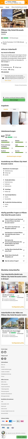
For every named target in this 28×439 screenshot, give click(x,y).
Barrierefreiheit (4, 413)
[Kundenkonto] (26, 2)
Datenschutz (4, 408)
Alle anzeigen (5, 72)
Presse (2, 376)
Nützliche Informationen (6, 393)
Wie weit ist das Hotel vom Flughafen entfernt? (12, 227)
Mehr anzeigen (8, 80)
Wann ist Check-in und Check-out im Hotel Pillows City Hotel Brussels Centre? (14, 221)
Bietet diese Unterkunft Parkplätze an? (11, 255)
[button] (13, 18)
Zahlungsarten (4, 384)
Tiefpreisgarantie (5, 389)
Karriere (3, 367)
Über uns (3, 364)
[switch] (3, 437)
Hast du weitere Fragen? (12, 261)
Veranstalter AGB (5, 404)
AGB (2, 401)
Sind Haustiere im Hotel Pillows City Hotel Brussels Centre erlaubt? (14, 234)
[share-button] (23, 11)
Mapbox (17, 85)
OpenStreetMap (23, 85)
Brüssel (7, 7)
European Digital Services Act (7, 411)
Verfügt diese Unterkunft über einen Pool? (13, 250)
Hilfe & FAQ (3, 381)
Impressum (3, 406)
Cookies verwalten (5, 371)
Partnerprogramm (5, 391)
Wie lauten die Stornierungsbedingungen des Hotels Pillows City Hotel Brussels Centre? (13, 242)
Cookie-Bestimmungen (6, 369)
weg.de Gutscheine (5, 386)
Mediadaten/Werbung (6, 374)
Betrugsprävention (5, 396)
